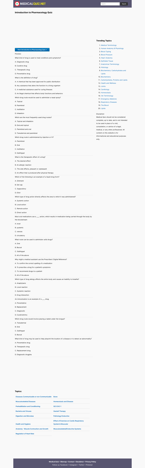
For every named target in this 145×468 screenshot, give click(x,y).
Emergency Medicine (109, 99)
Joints (103, 86)
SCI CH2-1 (57, 406)
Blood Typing (106, 52)
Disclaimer (80, 462)
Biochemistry (106, 77)
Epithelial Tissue (107, 61)
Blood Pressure (106, 55)
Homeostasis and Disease (63, 401)
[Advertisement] (54, 31)
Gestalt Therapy (59, 411)
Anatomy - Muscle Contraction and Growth (32, 429)
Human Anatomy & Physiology (112, 48)
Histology (104, 67)
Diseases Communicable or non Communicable (33, 397)
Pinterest (89, 465)
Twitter (81, 465)
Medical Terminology (109, 45)
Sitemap (63, 462)
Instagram (73, 465)
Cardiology (105, 89)
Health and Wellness (108, 83)
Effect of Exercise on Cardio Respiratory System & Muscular (68, 422)
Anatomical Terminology (110, 64)
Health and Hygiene (23, 424)
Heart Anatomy (106, 58)
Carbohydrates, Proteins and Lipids (114, 80)
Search (124, 4)
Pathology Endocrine (61, 416)
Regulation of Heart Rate (25, 434)
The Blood (105, 105)
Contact (71, 462)
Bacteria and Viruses (23, 411)
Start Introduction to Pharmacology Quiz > (32, 50)
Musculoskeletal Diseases (25, 401)
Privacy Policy (90, 462)
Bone (55, 397)
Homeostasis (106, 93)
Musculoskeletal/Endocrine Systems (67, 429)
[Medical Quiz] (30, 4)
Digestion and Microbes (25, 416)
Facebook (64, 465)
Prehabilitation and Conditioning (28, 406)
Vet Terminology (107, 96)
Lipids (103, 108)
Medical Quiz (54, 462)
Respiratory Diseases (109, 102)
